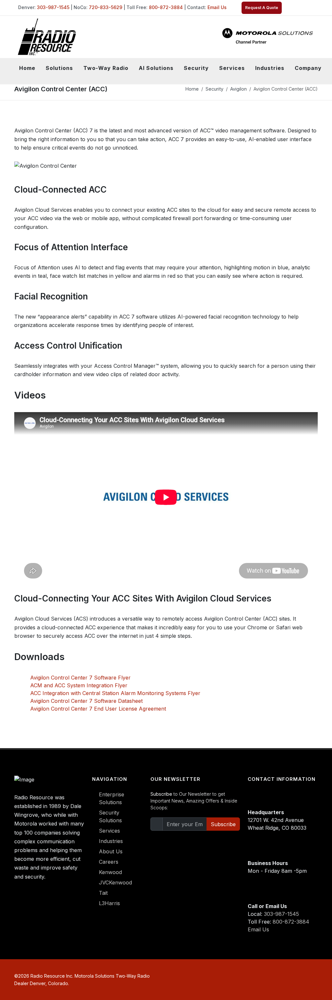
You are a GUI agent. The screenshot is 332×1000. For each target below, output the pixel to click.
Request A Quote (261, 7)
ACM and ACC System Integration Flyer (78, 685)
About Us (111, 851)
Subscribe (223, 824)
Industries (111, 841)
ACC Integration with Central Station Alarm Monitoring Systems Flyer (115, 693)
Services (109, 830)
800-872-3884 (166, 7)
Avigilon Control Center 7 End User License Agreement (98, 708)
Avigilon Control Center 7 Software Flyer (80, 677)
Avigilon (238, 89)
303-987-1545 (53, 7)
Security (214, 89)
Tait (103, 893)
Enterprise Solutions (111, 798)
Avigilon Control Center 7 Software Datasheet (86, 701)
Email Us (217, 7)
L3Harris (109, 903)
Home (27, 68)
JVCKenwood (115, 882)
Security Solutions (110, 816)
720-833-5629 (105, 7)
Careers (108, 862)
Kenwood (110, 872)
